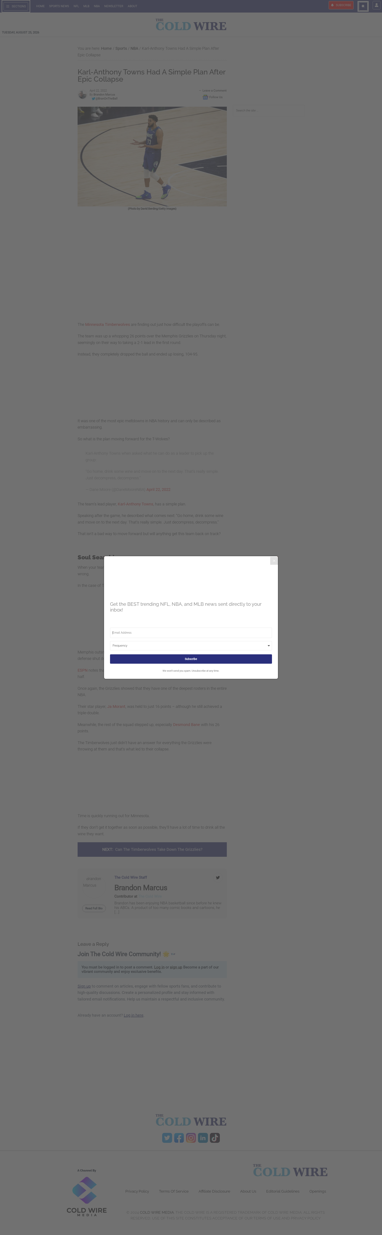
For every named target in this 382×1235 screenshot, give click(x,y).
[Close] (274, 561)
